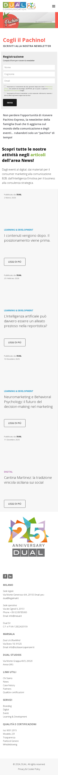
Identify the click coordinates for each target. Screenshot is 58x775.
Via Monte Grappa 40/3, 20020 (18, 661)
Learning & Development (15, 716)
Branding (7, 706)
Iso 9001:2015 (10, 730)
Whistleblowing (10, 744)
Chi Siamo (7, 678)
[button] (53, 6)
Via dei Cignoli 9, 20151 (14, 608)
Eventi (6, 713)
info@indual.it (15, 615)
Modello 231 (9, 733)
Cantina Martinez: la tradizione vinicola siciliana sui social (28, 480)
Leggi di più (14, 261)
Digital (6, 709)
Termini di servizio (14, 90)
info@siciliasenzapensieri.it (21, 647)
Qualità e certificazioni (13, 692)
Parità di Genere (11, 741)
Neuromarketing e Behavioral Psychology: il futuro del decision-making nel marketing (28, 401)
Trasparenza (9, 737)
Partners (7, 688)
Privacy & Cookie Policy (29, 769)
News (6, 681)
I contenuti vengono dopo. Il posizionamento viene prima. (27, 238)
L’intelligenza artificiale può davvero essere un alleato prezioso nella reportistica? (25, 321)
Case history (9, 685)
